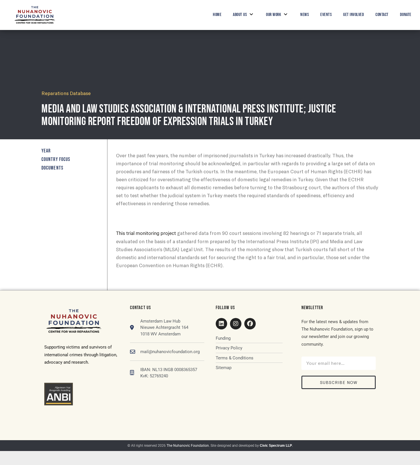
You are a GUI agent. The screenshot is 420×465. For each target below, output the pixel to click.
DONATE (405, 14)
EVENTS (326, 14)
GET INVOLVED (353, 14)
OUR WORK (273, 14)
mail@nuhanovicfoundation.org (170, 351)
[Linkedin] (221, 323)
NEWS (304, 14)
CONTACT (382, 14)
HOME (217, 14)
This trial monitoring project (146, 233)
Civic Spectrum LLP (276, 446)
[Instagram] (235, 323)
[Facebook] (250, 323)
